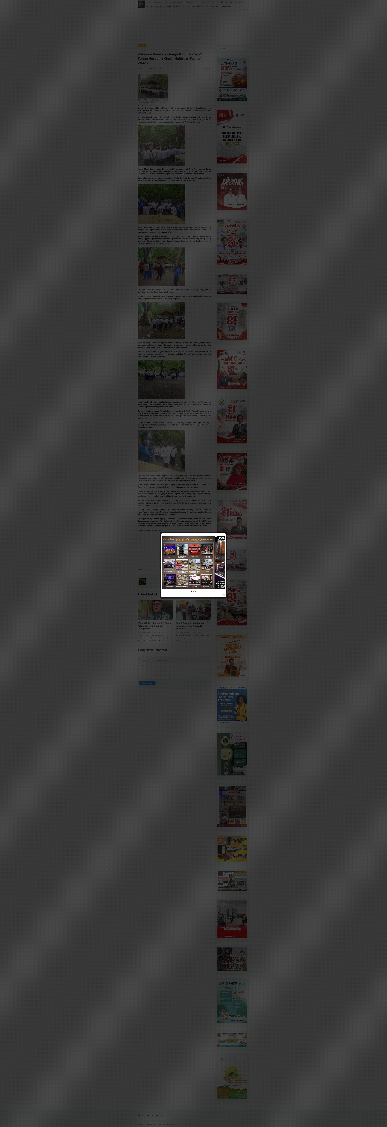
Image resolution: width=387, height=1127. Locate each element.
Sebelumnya (164, 562)
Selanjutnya (223, 562)
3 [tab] (195, 591)
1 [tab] (191, 591)
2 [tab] (193, 591)
